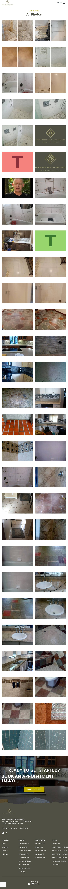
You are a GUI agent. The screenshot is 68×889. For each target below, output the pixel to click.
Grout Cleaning (24, 854)
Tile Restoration (24, 844)
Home (4, 844)
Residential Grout (24, 868)
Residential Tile (24, 865)
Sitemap (5, 854)
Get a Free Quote (34, 789)
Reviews (5, 851)
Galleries (5, 847)
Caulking (22, 872)
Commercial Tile (24, 858)
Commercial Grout (25, 861)
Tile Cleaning (23, 847)
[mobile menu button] (64, 3)
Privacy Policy (23, 828)
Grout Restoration (25, 851)
